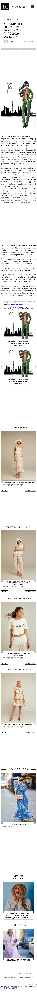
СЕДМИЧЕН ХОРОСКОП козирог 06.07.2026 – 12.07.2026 (18, 343)
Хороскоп (16, 19)
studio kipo (33, 984)
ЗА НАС (8, 973)
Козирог (7, 19)
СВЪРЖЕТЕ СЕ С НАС (26, 978)
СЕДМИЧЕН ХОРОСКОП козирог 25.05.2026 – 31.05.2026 (18, 381)
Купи (4, 490)
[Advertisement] (18, 223)
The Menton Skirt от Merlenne (18, 483)
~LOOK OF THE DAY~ (18, 824)
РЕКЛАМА (28, 973)
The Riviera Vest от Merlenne (18, 725)
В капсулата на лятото (18, 960)
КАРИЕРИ (18, 973)
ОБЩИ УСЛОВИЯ (9, 978)
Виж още (30, 490)
